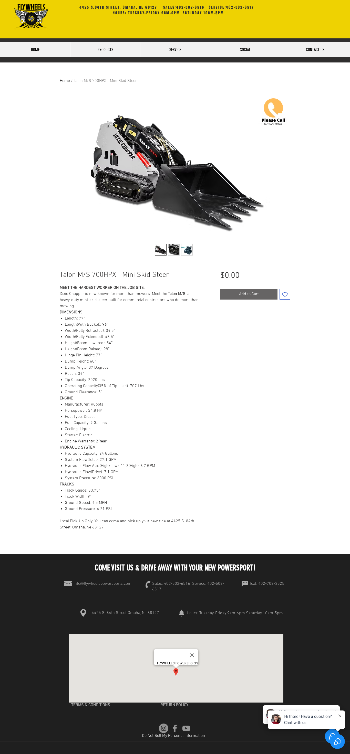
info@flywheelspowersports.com (102, 583)
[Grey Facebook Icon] (175, 728)
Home (65, 80)
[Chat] (244, 583)
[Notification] (181, 613)
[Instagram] (163, 728)
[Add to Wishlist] (285, 294)
